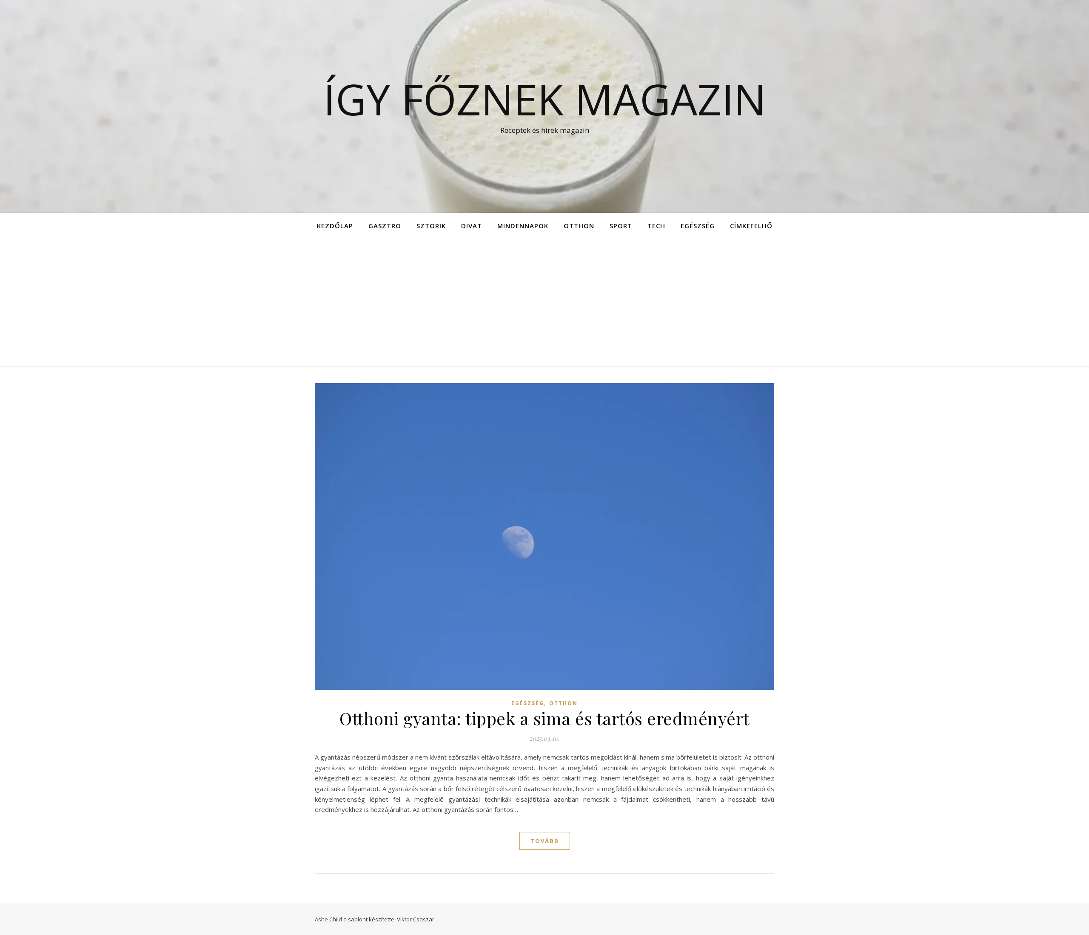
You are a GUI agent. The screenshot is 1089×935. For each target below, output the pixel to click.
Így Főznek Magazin (544, 98)
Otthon (579, 225)
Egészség (698, 225)
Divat (471, 225)
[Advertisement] (544, 302)
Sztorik (431, 225)
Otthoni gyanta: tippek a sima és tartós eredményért (544, 718)
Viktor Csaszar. (416, 919)
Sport (621, 225)
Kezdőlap (335, 225)
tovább (544, 841)
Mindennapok (522, 225)
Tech (656, 225)
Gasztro (384, 225)
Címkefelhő (751, 225)
